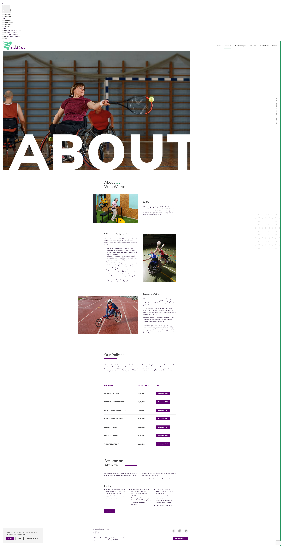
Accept (10, 538)
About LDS (227, 46)
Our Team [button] (253, 46)
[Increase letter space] (19, 36)
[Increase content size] (20, 30)
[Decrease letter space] (3, 36)
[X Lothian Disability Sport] (186, 531)
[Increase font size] (16, 32)
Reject (20, 538)
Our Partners (264, 46)
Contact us (109, 511)
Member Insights (240, 46)
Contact (274, 46)
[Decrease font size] (3, 32)
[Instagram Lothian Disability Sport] (180, 531)
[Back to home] (14, 45)
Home (219, 46)
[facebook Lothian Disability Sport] (173, 531)
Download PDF (163, 393)
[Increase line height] (17, 34)
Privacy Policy (179, 538)
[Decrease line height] (3, 34)
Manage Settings (32, 538)
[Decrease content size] (3, 30)
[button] (187, 524)
